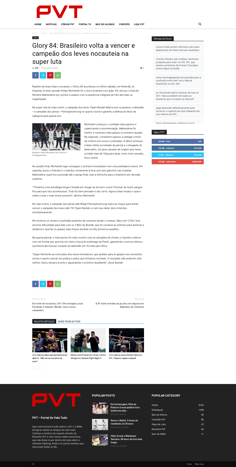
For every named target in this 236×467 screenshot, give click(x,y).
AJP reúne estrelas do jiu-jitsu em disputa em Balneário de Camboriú (120, 305)
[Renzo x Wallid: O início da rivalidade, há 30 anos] (100, 424)
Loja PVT (139, 24)
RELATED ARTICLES (44, 321)
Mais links (199, 464)
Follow (197, 148)
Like (199, 141)
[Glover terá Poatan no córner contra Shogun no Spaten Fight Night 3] (88, 340)
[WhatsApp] (57, 75)
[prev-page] (34, 368)
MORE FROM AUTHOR (69, 321)
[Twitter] (43, 75)
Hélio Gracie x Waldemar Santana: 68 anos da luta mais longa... (126, 439)
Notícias (51, 24)
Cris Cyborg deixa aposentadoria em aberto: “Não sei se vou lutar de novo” (49, 358)
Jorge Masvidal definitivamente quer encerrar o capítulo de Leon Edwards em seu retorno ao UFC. (178, 111)
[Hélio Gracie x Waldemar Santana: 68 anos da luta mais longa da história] (100, 440)
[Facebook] (35, 75)
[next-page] (39, 368)
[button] (200, 24)
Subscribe (196, 161)
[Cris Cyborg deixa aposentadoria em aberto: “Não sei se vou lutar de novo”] (49, 340)
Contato (124, 24)
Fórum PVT (67, 24)
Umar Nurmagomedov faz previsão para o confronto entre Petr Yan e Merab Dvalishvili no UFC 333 (178, 80)
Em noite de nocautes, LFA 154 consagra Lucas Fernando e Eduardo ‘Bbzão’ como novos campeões (57, 307)
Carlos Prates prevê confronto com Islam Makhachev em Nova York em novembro (178, 48)
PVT (36, 68)
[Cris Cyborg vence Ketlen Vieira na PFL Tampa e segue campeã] (126, 340)
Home (38, 24)
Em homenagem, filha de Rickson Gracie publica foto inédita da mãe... (125, 407)
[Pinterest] (50, 75)
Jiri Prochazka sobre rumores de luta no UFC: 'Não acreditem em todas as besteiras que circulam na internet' (177, 95)
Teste (189, 464)
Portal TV (85, 24)
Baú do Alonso (105, 24)
